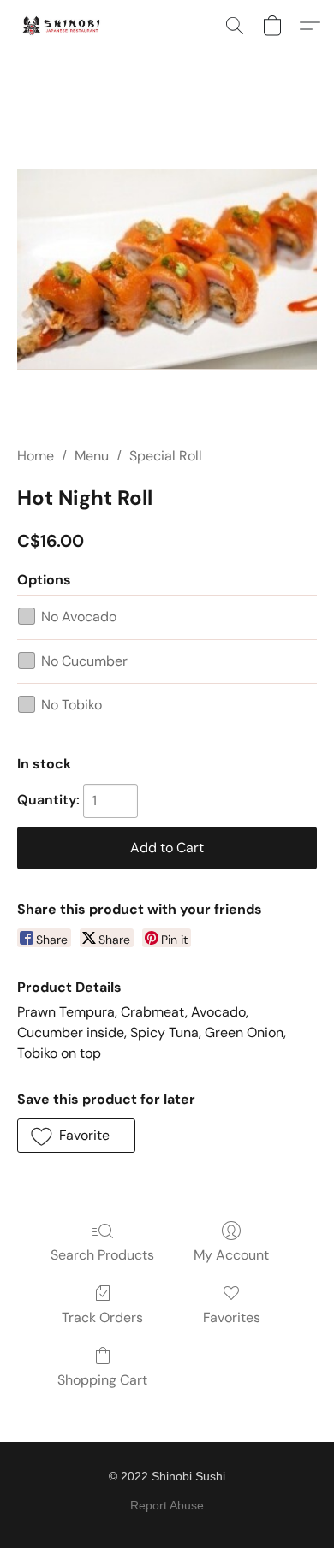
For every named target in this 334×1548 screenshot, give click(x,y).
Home (35, 456)
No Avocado (78, 617)
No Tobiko (71, 705)
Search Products (102, 1255)
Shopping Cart (102, 1380)
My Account (231, 1255)
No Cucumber (84, 661)
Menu (92, 456)
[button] (64, 25)
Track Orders (102, 1317)
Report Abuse (167, 1505)
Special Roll (165, 456)
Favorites (231, 1317)
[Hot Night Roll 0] (167, 269)
